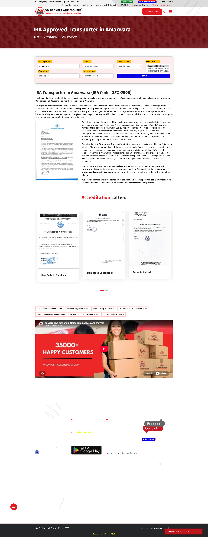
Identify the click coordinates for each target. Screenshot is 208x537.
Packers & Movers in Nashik (81, 508)
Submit (143, 76)
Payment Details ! (127, 2)
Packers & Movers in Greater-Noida (119, 494)
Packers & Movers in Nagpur (46, 508)
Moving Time (89, 71)
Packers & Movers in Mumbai (152, 505)
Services (168, 528)
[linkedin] (47, 447)
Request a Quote (100, 5)
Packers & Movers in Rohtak (152, 466)
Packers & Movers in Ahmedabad (48, 487)
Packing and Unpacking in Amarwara (84, 314)
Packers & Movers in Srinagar (82, 512)
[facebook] (37, 447)
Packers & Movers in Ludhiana (82, 505)
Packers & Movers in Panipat (152, 470)
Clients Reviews (81, 419)
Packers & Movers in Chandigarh (153, 491)
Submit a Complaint (83, 432)
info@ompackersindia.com (160, 410)
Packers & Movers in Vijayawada (83, 515)
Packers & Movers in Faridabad (47, 466)
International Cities (118, 435)
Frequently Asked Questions (86, 423)
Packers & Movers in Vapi (150, 512)
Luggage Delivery (121, 431)
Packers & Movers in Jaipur (45, 501)
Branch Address (87, 5)
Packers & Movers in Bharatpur (118, 484)
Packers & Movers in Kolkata (152, 501)
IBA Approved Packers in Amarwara (133, 309)
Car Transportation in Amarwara (50, 309)
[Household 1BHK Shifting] (158, 71)
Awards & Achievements (85, 415)
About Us (144, 528)
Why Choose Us (81, 428)
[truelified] (57, 447)
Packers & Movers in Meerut (81, 477)
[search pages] (164, 11)
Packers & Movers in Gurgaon (82, 466)
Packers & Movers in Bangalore (153, 487)
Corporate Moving (117, 415)
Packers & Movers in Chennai (46, 494)
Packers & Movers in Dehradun (82, 494)
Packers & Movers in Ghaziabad (118, 477)
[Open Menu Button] (170, 12)
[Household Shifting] (158, 66)
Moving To (43, 71)
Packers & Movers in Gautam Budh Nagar (157, 477)
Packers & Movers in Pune (151, 508)
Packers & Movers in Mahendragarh (119, 473)
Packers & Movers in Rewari (81, 470)
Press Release (80, 437)
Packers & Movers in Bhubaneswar (119, 491)
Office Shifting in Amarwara (103, 309)
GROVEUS (112, 534)
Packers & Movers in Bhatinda (46, 491)
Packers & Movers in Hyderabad (83, 498)
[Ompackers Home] (58, 11)
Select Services (152, 61)
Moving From (44, 61)
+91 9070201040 (49, 434)
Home (36, 37)
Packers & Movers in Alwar (81, 484)
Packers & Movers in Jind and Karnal (155, 473)
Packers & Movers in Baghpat (82, 480)
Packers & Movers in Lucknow (46, 505)
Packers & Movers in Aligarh (81, 487)
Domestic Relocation (118, 410)
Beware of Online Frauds (70, 5)
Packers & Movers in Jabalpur (152, 498)
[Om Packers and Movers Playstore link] (86, 450)
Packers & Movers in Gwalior (46, 498)
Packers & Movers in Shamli (151, 480)
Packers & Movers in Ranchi (46, 512)
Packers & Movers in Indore (116, 498)
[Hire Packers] (37, 453)
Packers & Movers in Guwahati (152, 494)
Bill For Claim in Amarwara (113, 314)
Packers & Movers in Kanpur (117, 501)
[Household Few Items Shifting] (158, 68)
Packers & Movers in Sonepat (46, 470)
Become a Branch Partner (140, 5)
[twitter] (42, 447)
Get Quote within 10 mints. (179, 531)
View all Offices (149, 439)
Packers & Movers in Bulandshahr (48, 480)
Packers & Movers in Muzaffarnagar (49, 484)
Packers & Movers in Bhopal (81, 491)
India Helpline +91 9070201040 (118, 5)
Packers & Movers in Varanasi (46, 515)
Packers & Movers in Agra (151, 484)
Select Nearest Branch (148, 2)
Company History (81, 410)
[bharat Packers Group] (62, 447)
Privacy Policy (156, 528)
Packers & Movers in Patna (116, 508)
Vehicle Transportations (120, 419)
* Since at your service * (161, 5)
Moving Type (124, 61)
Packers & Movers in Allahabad (118, 487)
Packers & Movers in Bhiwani (82, 473)
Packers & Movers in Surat (116, 512)
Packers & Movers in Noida (45, 477)
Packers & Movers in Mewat (116, 466)
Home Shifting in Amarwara (77, 309)
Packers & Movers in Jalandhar (82, 501)
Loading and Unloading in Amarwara (51, 314)
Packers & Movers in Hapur (116, 480)
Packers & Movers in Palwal (46, 473)
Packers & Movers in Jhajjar (116, 470)
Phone (87, 61)
